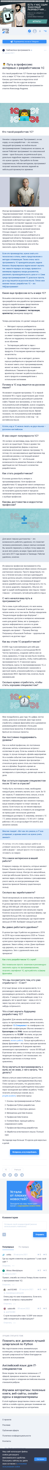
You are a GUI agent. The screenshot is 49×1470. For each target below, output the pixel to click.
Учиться (17, 1170)
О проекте (6, 1420)
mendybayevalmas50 (14, 1293)
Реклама (6, 1425)
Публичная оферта (10, 1430)
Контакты (6, 1441)
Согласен (40, 1459)
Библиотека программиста (18, 50)
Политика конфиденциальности (16, 1436)
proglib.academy (9, 1096)
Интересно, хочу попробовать (24, 1152)
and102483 (10, 1312)
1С (6, 1170)
